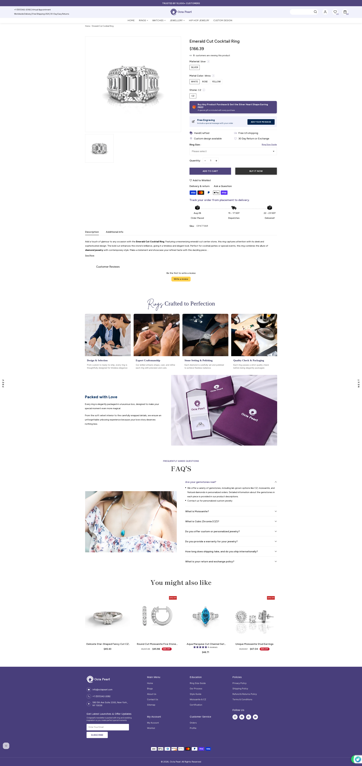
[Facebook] (241, 717)
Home (87, 26)
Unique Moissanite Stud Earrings (206, 644)
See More (89, 255)
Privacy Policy (239, 683)
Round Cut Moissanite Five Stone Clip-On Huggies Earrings (107, 644)
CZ (192, 96)
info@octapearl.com (102, 689)
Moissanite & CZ (198, 699)
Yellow (216, 81)
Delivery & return (199, 186)
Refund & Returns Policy (244, 694)
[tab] (92, 232)
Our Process (196, 688)
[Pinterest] (248, 717)
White (194, 81)
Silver (194, 67)
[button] (345, 12)
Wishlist (151, 728)
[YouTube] (255, 717)
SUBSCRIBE (97, 735)
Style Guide (195, 694)
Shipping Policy (240, 688)
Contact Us (152, 699)
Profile (193, 728)
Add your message (261, 122)
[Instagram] (235, 717)
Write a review (181, 279)
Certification (196, 704)
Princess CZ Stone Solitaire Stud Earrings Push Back (254, 644)
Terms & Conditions (242, 699)
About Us (151, 694)
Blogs (150, 688)
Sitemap (151, 704)
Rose (205, 81)
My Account (153, 722)
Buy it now (256, 171)
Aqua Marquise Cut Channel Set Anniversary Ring (156, 644)
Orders (193, 722)
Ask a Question (223, 186)
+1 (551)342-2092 (101, 696)
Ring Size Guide (269, 144)
